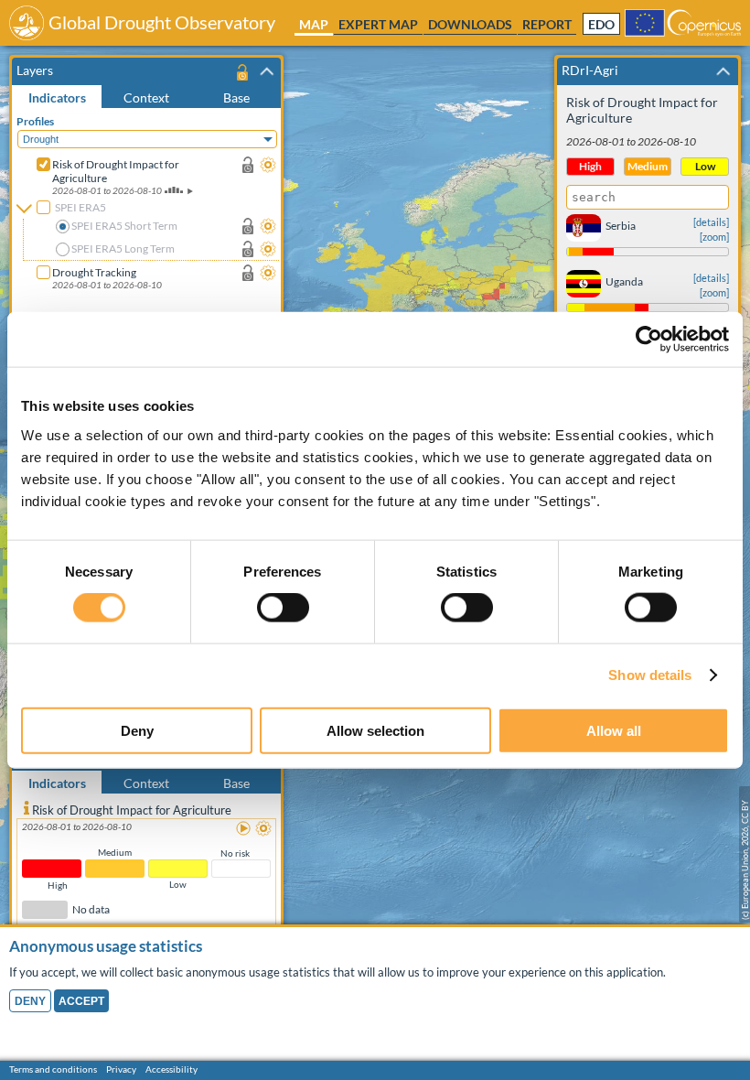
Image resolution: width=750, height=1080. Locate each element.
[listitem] (146, 870)
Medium (115, 852)
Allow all (613, 730)
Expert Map (378, 24)
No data (91, 910)
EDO (601, 24)
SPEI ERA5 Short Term (124, 225)
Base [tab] (236, 97)
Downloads (470, 24)
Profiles (35, 121)
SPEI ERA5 (80, 207)
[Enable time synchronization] (248, 165)
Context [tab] (146, 97)
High (58, 885)
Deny (137, 730)
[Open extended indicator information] (26, 807)
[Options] (268, 165)
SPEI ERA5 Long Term (123, 248)
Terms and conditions (53, 1069)
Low (178, 884)
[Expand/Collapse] (267, 71)
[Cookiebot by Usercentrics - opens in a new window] (649, 339)
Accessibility (171, 1069)
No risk (235, 853)
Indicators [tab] (57, 97)
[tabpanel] (148, 236)
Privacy (121, 1069)
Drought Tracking (94, 272)
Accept (81, 1001)
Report (547, 24)
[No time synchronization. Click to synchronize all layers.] (241, 71)
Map (313, 24)
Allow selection (375, 730)
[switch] (283, 607)
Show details (649, 675)
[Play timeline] (244, 829)
